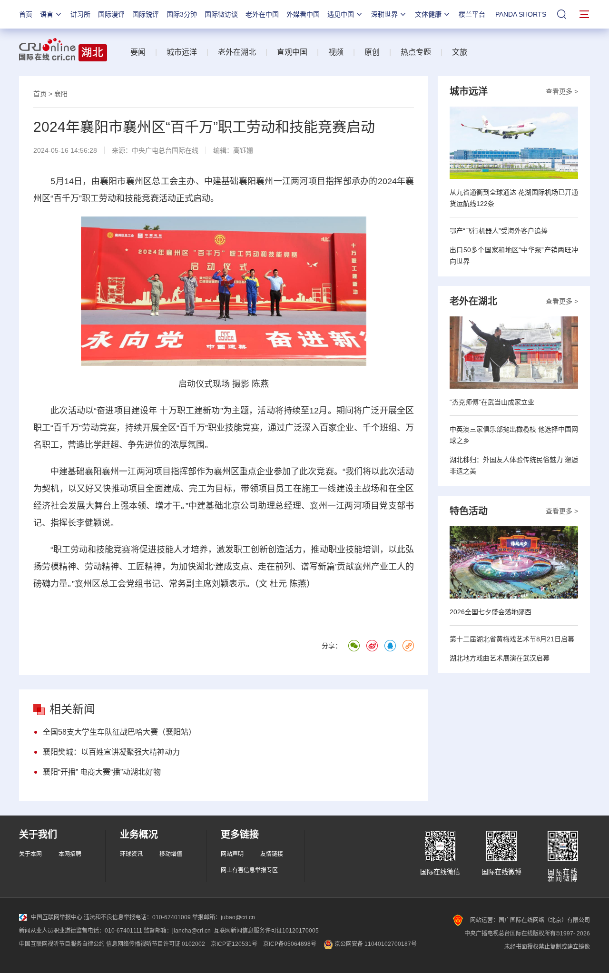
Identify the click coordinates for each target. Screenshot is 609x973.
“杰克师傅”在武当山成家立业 (492, 402)
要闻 (138, 52)
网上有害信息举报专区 (249, 870)
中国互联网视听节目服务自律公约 (62, 944)
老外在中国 (262, 14)
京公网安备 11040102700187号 (375, 944)
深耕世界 (384, 14)
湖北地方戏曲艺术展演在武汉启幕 (500, 658)
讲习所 (80, 14)
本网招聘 (70, 854)
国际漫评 (111, 14)
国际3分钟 (182, 14)
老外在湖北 (237, 52)
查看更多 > (562, 91)
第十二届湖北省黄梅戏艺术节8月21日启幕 (512, 639)
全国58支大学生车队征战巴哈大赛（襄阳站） (119, 732)
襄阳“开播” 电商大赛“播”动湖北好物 (102, 772)
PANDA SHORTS (520, 14)
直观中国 (292, 52)
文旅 (459, 52)
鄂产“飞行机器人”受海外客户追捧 (499, 231)
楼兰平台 (472, 14)
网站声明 (232, 854)
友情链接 (271, 854)
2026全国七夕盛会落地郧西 (490, 612)
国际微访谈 (221, 14)
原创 (372, 52)
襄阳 (61, 94)
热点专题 (416, 52)
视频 (336, 52)
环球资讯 (131, 854)
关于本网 (30, 854)
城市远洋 (182, 52)
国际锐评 (145, 14)
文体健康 (428, 14)
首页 (25, 14)
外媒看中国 (303, 14)
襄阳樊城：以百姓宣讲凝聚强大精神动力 (111, 752)
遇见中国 (340, 14)
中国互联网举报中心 (56, 917)
